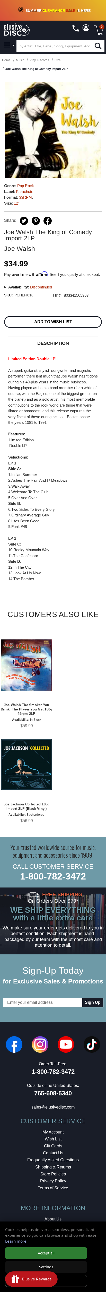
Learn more (15, 1241)
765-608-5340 (53, 1093)
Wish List (53, 1139)
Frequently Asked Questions (53, 1160)
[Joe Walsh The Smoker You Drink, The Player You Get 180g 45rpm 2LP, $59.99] (26, 665)
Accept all (46, 1253)
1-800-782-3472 (53, 876)
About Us (53, 1219)
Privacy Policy (53, 1181)
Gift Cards (53, 1146)
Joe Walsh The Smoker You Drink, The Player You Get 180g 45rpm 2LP (26, 709)
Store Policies (53, 1174)
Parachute (24, 191)
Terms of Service (53, 1188)
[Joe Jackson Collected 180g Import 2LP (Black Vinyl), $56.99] (26, 764)
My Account (53, 1132)
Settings (46, 1266)
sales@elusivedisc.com (53, 1107)
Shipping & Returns (53, 1167)
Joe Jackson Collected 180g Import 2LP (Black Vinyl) (27, 806)
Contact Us (53, 1153)
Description (53, 343)
